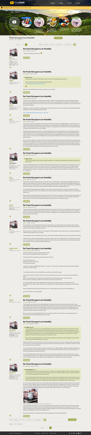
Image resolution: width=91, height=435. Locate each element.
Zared (11, 205)
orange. (11, 300)
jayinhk (11, 161)
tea (20, 2)
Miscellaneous (62, 17)
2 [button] (23, 44)
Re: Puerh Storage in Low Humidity (37, 49)
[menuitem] (12, 12)
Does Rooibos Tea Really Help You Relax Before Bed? (51, 30)
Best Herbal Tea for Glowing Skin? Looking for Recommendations (39, 30)
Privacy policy (53, 433)
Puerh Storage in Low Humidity (22, 38)
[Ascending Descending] (68, 44)
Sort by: (53, 44)
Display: (41, 44)
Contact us (37, 433)
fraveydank (12, 330)
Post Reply (26, 57)
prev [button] (17, 44)
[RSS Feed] (69, 433)
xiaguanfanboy (13, 248)
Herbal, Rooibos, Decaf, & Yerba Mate (51, 17)
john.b (11, 105)
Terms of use (45, 433)
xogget (11, 80)
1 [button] (45, 428)
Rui (10, 229)
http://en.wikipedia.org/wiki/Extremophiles (35, 83)
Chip (10, 57)
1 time (16, 167)
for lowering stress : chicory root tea (64, 29)
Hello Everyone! (27, 28)
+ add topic (14, 22)
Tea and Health (37, 17)
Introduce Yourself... (26, 17)
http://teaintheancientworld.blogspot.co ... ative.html (35, 112)
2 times (17, 64)
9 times (17, 209)
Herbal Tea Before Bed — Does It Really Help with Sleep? (76, 30)
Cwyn (10, 119)
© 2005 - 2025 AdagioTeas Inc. (15, 433)
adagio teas (22, 4)
